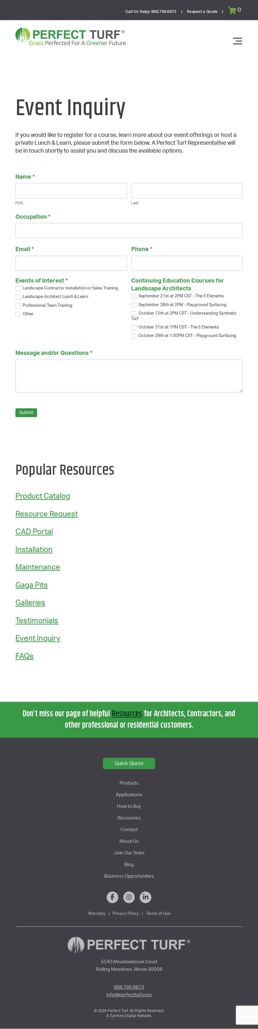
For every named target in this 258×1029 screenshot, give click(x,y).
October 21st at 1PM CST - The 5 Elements (178, 327)
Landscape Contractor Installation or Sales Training (70, 288)
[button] (235, 10)
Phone (141, 249)
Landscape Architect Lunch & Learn (55, 297)
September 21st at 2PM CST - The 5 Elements (180, 296)
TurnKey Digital (122, 1016)
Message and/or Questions (53, 353)
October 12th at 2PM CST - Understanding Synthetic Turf (184, 316)
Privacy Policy (126, 913)
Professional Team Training (47, 306)
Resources (127, 714)
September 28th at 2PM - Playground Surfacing (182, 305)
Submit (26, 413)
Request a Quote (202, 12)
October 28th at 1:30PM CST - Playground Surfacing (186, 336)
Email (24, 249)
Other (27, 314)
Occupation (32, 217)
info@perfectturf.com (129, 995)
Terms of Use (158, 913)
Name (25, 177)
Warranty (96, 913)
